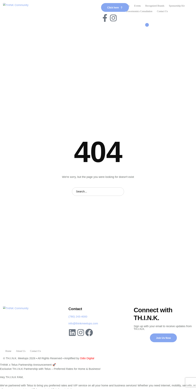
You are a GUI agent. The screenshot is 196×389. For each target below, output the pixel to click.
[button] (115, 7)
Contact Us (35, 351)
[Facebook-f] (105, 18)
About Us (20, 351)
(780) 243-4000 (77, 316)
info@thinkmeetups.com (83, 323)
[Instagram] (113, 18)
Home (8, 351)
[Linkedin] (72, 332)
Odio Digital (87, 358)
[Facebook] (89, 332)
